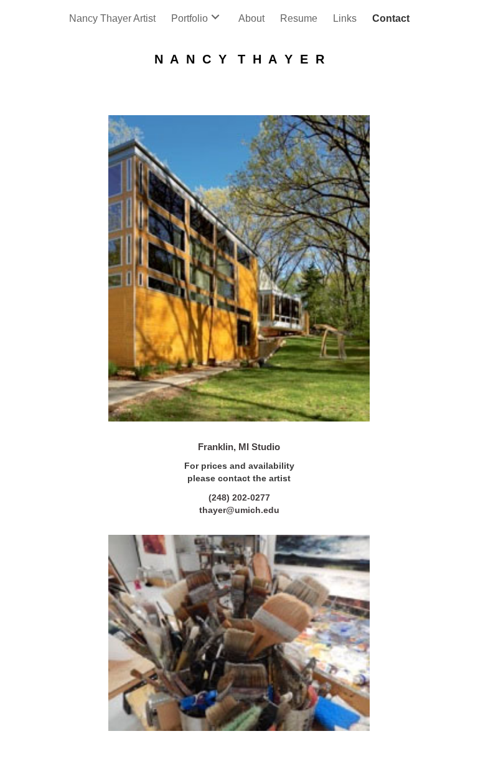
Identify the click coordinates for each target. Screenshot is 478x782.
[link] (112, 16)
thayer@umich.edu (239, 510)
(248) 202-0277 (239, 497)
